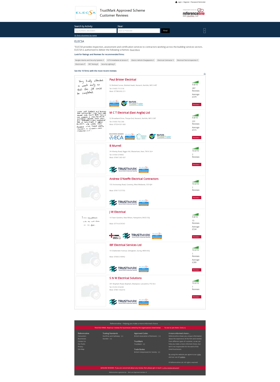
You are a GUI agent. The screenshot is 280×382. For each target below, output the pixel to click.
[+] (122, 336)
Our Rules (81, 344)
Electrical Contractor (165, 60)
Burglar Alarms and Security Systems (88, 60)
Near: (120, 26)
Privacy (80, 347)
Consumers (82, 336)
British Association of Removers (145, 336)
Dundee (105, 339)
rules (199, 354)
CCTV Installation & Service (117, 60)
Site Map (81, 349)
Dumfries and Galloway (111, 336)
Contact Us (82, 341)
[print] (205, 74)
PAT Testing (92, 64)
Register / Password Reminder (195, 2)
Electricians (79, 64)
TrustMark (138, 344)
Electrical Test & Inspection (187, 60)
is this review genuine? (170, 368)
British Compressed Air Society (145, 352)
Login (180, 2)
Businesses (82, 339)
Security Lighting (107, 64)
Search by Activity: (83, 26)
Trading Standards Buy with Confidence (159, 372)
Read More (135, 50)
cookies (182, 357)
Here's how (165, 323)
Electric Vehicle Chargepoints (142, 60)
